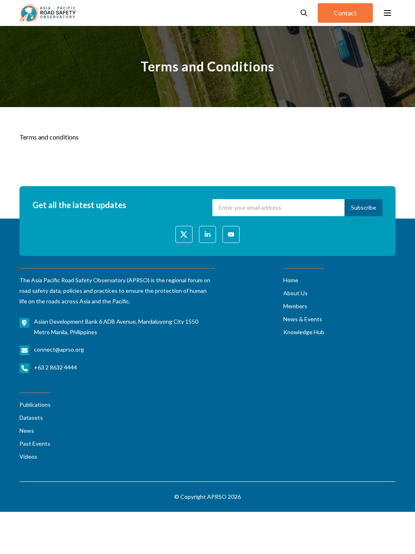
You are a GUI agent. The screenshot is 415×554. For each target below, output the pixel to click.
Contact (345, 13)
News (26, 430)
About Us (295, 293)
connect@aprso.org (59, 349)
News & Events (302, 319)
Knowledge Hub (303, 332)
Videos (28, 456)
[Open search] (304, 13)
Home (290, 280)
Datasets (31, 417)
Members (295, 306)
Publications (35, 404)
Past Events (34, 443)
